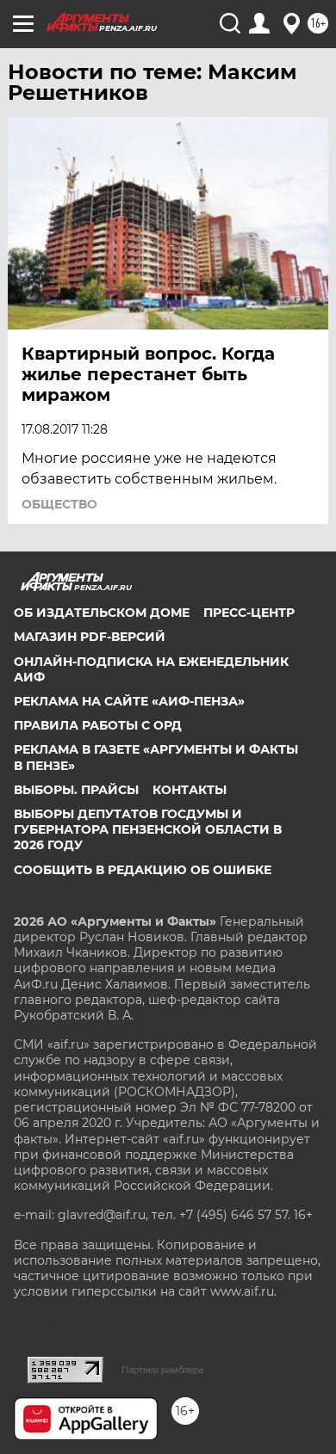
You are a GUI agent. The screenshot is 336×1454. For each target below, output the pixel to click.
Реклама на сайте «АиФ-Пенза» (129, 701)
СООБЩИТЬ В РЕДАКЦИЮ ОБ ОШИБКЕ (142, 870)
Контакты (189, 790)
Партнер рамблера (162, 1370)
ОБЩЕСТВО (59, 504)
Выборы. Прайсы (76, 790)
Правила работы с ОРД (98, 725)
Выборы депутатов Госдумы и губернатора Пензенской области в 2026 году (148, 829)
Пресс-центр (249, 612)
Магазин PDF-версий (89, 636)
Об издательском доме (102, 612)
